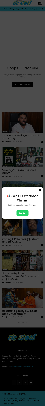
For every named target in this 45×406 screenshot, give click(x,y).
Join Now (22, 213)
